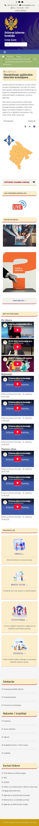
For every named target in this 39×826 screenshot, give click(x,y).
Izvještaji (7, 753)
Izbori (18, 57)
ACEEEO (6, 782)
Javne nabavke (9, 729)
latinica (23, 11)
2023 (35, 59)
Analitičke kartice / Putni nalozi (16, 745)
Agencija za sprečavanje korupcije (17, 795)
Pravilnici (7, 721)
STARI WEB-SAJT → (19, 301)
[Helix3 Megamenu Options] (5, 52)
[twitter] (16, 2)
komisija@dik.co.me (28, 5)
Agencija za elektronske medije (16, 804)
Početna (10, 57)
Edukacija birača (10, 697)
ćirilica (17, 11)
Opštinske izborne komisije (16, 182)
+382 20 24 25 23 (12, 5)
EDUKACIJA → (19, 653)
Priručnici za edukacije (12, 705)
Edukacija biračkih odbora (13, 689)
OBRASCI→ (19, 554)
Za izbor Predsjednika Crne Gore (17, 59)
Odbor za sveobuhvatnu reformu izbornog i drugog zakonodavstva (19, 789)
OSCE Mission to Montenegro (15, 773)
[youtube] (19, 2)
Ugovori (6, 737)
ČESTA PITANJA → (19, 620)
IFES (5, 778)
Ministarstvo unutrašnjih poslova (16, 800)
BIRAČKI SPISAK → (19, 584)
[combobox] (16, 44)
